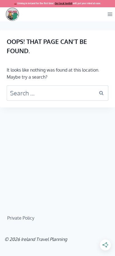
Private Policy (20, 218)
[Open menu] (110, 14)
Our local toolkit (63, 3)
